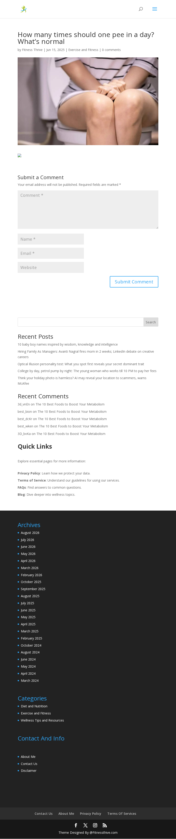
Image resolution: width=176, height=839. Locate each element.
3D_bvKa (24, 433)
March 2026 (29, 568)
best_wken (25, 426)
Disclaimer (28, 770)
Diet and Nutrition (34, 706)
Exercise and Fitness (83, 50)
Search (151, 322)
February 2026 (31, 575)
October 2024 (31, 645)
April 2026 (28, 561)
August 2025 (30, 596)
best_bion (25, 411)
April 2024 (28, 673)
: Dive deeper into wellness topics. (46, 494)
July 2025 (27, 603)
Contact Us (29, 764)
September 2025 (33, 589)
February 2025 (31, 638)
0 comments (111, 50)
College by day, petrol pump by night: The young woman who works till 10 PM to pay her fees (87, 371)
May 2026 (28, 553)
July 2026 (27, 540)
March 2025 (29, 631)
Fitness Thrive (32, 50)
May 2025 (28, 617)
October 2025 (31, 582)
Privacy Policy (90, 813)
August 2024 (30, 652)
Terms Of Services (121, 813)
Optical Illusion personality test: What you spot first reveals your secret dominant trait (81, 364)
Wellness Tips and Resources (42, 720)
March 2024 (29, 680)
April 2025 (28, 624)
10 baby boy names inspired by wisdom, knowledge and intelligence (68, 344)
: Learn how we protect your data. (54, 473)
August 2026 (30, 532)
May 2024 (28, 666)
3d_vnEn (24, 404)
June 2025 (28, 610)
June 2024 (28, 659)
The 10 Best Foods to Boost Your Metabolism (70, 404)
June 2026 (28, 546)
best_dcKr (25, 419)
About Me (28, 756)
